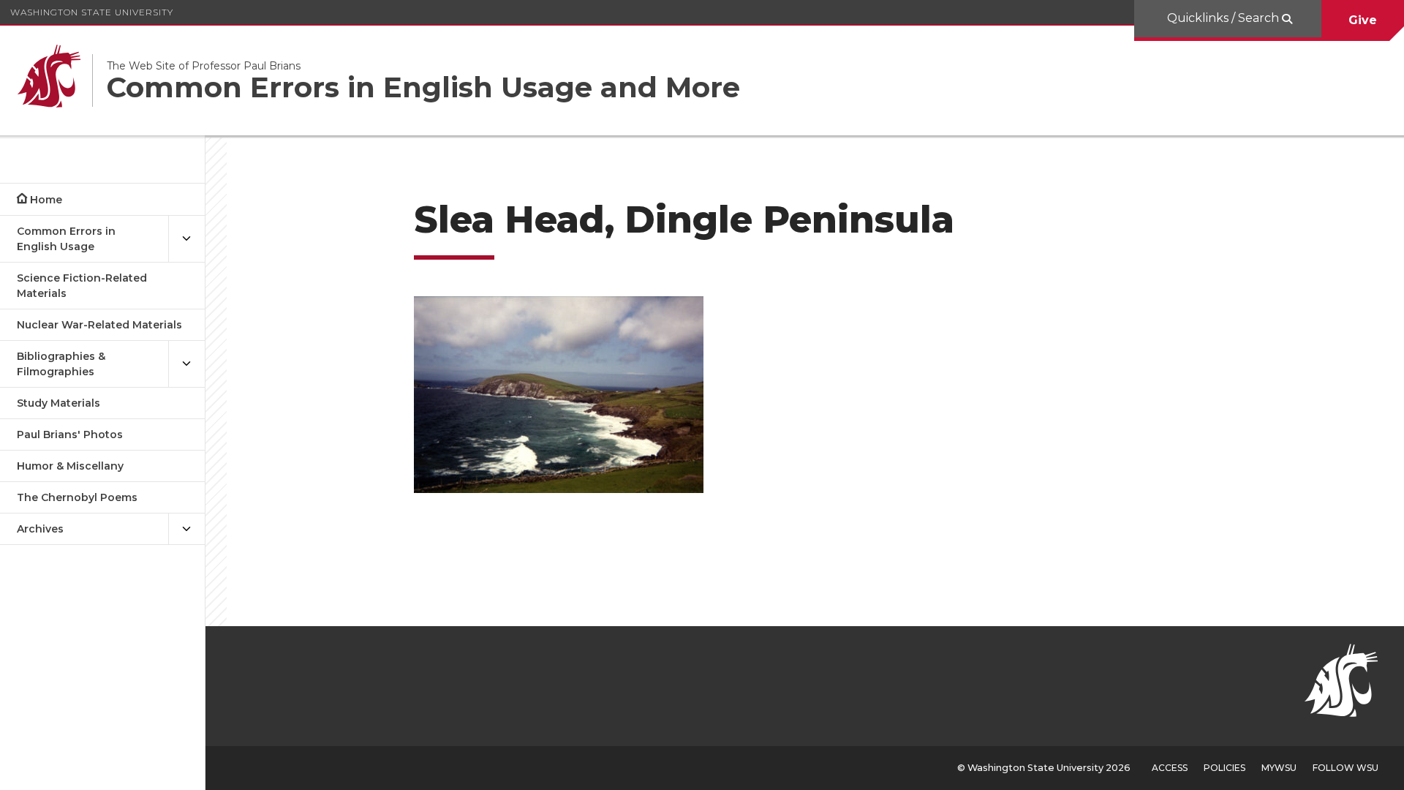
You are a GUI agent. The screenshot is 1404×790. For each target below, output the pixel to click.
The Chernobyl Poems (77, 497)
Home (46, 199)
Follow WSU (1345, 767)
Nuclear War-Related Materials (99, 324)
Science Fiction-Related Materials (82, 285)
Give (1362, 20)
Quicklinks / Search (1224, 18)
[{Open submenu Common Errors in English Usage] (186, 239)
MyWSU (1279, 767)
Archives (40, 528)
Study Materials (58, 403)
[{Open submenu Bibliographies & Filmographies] (186, 364)
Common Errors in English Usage (66, 239)
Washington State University (91, 12)
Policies (1224, 767)
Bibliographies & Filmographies (61, 364)
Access (1170, 767)
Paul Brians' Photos (70, 434)
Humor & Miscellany (70, 466)
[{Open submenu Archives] (186, 529)
